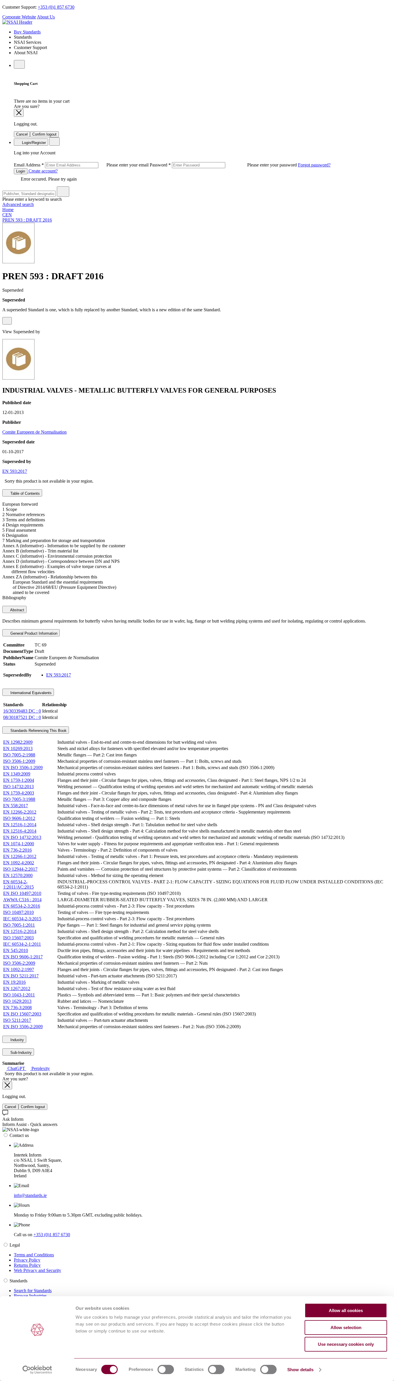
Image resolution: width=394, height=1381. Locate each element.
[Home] (17, 22)
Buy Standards (27, 31)
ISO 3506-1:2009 (19, 761)
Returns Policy (27, 1265)
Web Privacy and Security (37, 1270)
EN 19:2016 (14, 982)
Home (8, 209)
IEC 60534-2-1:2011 (22, 944)
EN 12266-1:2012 (19, 856)
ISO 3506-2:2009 (19, 963)
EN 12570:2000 (18, 875)
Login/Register (33, 142)
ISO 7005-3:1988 (19, 799)
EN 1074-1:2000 (18, 843)
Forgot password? (314, 164)
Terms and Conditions (34, 1254)
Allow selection (346, 1327)
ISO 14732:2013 (18, 786)
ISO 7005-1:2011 (19, 925)
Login (20, 171)
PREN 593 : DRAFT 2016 (27, 220)
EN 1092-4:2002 (18, 862)
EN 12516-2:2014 (19, 931)
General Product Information (33, 633)
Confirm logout (44, 134)
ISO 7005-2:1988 (19, 754)
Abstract (16, 610)
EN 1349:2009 (16, 773)
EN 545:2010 (15, 950)
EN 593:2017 (14, 471)
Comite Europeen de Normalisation (34, 432)
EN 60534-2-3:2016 (21, 906)
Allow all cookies (346, 1310)
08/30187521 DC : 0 (22, 717)
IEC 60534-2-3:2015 (22, 918)
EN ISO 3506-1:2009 (23, 767)
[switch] (165, 1369)
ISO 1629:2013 (17, 1001)
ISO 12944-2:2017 (20, 869)
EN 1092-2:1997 (18, 969)
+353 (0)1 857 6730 (56, 7)
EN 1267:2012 (16, 988)
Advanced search (18, 204)
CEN (7, 214)
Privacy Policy (27, 1260)
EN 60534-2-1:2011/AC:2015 (18, 884)
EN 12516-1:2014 (19, 824)
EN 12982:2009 (18, 742)
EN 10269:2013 (18, 748)
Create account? (42, 170)
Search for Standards (33, 1290)
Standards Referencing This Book (38, 730)
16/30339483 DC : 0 (22, 711)
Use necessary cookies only (346, 1344)
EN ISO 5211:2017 (21, 975)
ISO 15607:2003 (18, 937)
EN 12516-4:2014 (19, 831)
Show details (300, 1369)
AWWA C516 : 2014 (22, 899)
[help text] (7, 321)
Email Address (82, 164)
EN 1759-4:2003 (18, 792)
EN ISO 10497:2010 (22, 893)
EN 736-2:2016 (17, 850)
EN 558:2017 (15, 805)
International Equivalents (30, 693)
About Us (46, 16)
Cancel (22, 134)
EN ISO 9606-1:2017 (23, 956)
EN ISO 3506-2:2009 (23, 1026)
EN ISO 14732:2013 (22, 837)
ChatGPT (16, 1068)
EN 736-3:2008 (17, 1007)
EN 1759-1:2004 (18, 780)
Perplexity (40, 1068)
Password (224, 164)
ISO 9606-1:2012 (19, 818)
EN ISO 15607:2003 (22, 1013)
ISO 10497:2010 (18, 912)
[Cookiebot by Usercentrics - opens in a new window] (37, 1369)
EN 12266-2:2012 (19, 812)
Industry (16, 1040)
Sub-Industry (20, 1052)
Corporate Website (19, 16)
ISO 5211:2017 (17, 1020)
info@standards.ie (30, 1195)
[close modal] (19, 113)
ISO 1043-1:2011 (19, 994)
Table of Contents (24, 493)
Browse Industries (30, 1295)
